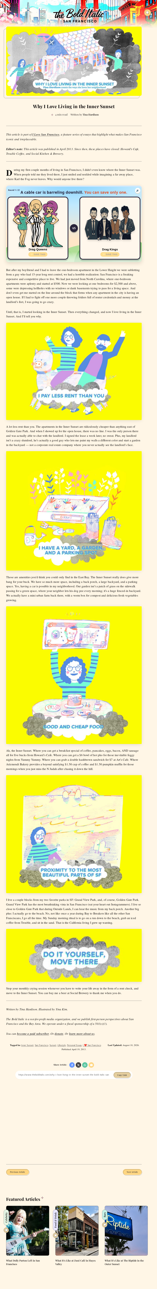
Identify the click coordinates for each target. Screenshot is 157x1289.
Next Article (132, 1172)
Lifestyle (61, 1045)
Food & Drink (55, 1220)
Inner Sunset (27, 1045)
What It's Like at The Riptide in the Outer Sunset (124, 1262)
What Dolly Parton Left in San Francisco (23, 1262)
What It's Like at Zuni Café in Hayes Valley (75, 1262)
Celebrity (6, 1217)
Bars (104, 1214)
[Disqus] (74, 1121)
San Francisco (41, 1045)
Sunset (53, 1045)
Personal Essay (74, 1045)
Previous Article (17, 1172)
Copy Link (122, 1075)
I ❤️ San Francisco (92, 1045)
